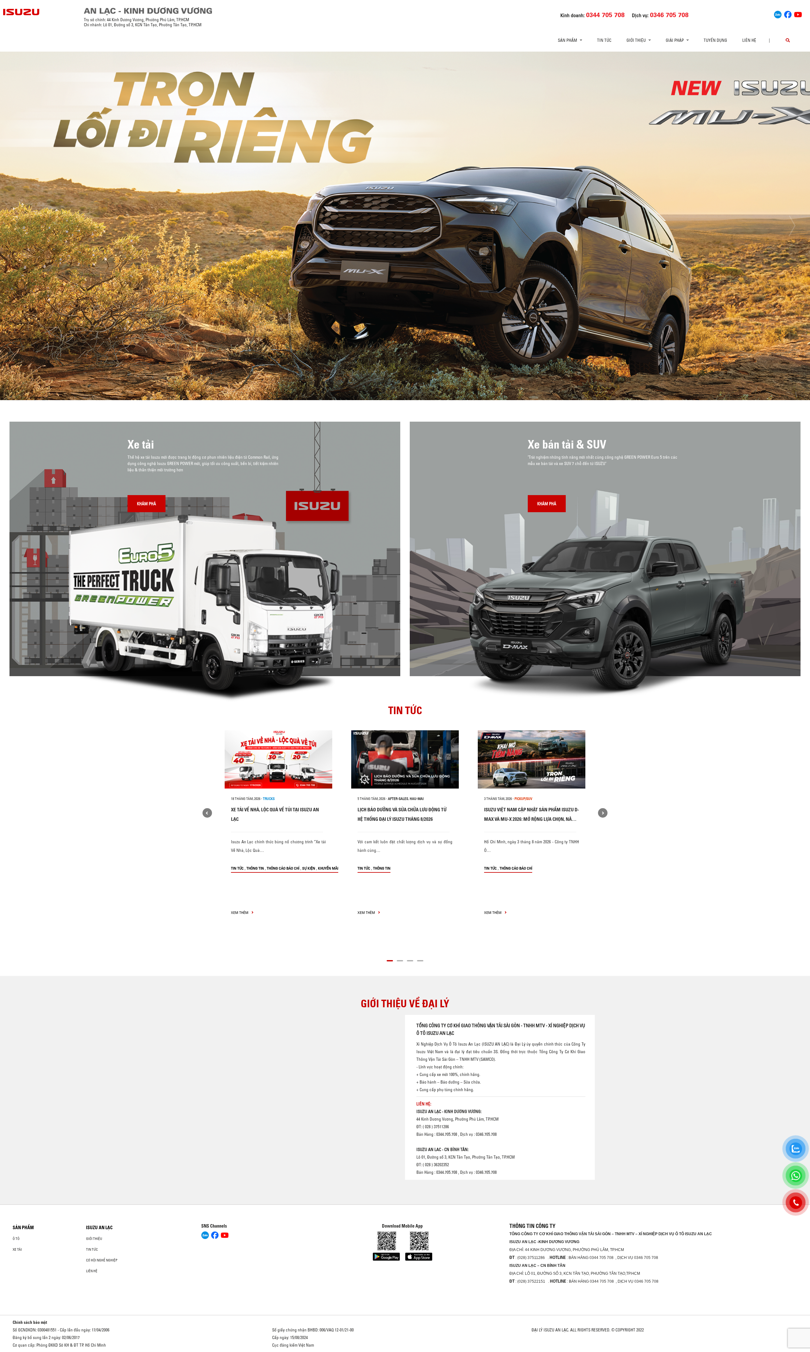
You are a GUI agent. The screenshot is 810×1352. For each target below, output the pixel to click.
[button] (356, 388)
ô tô (16, 1238)
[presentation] (17, 226)
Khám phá (146, 503)
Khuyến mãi (328, 868)
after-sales (398, 798)
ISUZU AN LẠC (99, 1227)
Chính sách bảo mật (30, 1322)
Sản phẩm (23, 1227)
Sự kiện (308, 868)
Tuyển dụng (715, 40)
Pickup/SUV (523, 798)
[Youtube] (798, 13)
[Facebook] (788, 13)
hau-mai (417, 798)
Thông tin (255, 868)
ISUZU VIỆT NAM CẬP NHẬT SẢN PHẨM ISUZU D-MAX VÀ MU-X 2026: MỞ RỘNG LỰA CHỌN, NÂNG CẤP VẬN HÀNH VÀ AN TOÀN (531, 819)
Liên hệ (749, 40)
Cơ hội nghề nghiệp (101, 1260)
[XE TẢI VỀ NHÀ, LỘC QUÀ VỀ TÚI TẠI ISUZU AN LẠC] (278, 759)
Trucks (269, 798)
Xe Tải (17, 1249)
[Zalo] (778, 13)
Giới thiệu (94, 1238)
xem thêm (240, 912)
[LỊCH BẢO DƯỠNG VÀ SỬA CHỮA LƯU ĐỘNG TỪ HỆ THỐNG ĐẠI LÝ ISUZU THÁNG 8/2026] (405, 759)
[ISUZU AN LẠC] (21, 12)
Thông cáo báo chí (283, 868)
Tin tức (604, 40)
